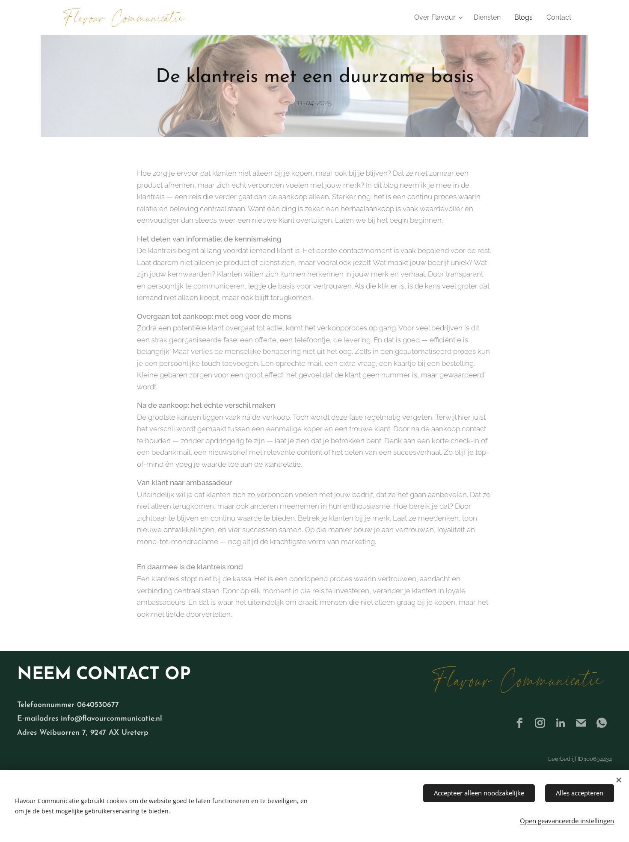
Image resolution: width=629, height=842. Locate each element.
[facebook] (519, 722)
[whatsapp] (601, 722)
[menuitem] (439, 17)
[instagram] (540, 722)
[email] (581, 722)
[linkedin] (560, 722)
